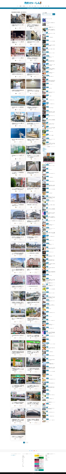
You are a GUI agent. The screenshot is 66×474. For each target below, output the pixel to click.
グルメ (23, 458)
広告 (22, 465)
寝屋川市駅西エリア (45, 148)
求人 (22, 464)
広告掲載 (46, 459)
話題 (22, 461)
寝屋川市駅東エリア (45, 149)
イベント (23, 462)
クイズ (23, 463)
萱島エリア (44, 150)
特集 (22, 459)
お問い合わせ (46, 460)
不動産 (23, 466)
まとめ (23, 460)
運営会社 (46, 458)
